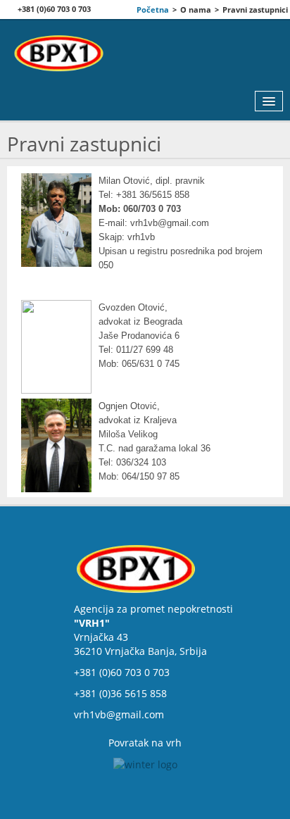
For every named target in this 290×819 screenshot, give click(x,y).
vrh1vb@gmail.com (119, 714)
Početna (153, 9)
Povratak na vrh (145, 742)
